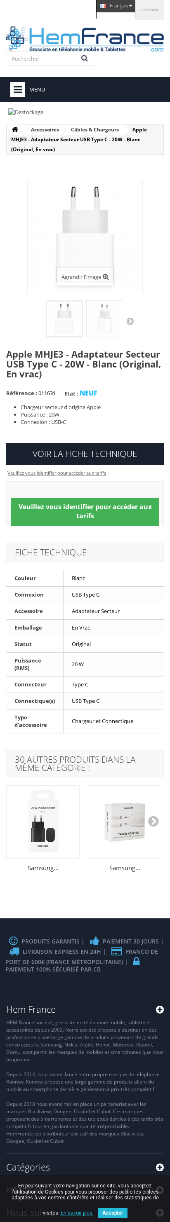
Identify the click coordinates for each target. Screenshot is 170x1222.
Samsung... (43, 868)
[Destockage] (85, 110)
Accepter (112, 1213)
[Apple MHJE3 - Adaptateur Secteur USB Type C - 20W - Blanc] (64, 319)
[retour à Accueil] (15, 129)
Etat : (71, 393)
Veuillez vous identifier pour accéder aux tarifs (56, 473)
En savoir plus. (77, 1213)
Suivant (131, 321)
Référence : (21, 393)
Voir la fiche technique (85, 453)
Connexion (150, 9)
